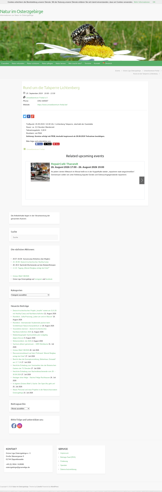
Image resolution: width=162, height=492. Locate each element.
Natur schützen (33, 63)
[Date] (24, 93)
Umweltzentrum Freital (35, 149)
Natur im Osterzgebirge (21, 11)
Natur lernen (61, 63)
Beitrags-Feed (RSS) (68, 457)
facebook (49, 279)
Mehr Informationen (142, 2)
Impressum (64, 453)
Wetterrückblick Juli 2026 (22, 341)
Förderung (64, 461)
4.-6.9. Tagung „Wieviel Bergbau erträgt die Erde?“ (31, 268)
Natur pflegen (47, 63)
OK (154, 2)
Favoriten (5, 63)
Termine (88, 63)
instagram (38, 279)
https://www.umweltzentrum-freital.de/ (52, 105)
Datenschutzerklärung (68, 469)
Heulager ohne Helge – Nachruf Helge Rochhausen (31, 377)
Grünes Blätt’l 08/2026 (21, 276)
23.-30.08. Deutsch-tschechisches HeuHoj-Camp (30, 262)
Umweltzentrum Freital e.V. (37, 98)
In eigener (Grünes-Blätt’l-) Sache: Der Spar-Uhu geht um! (34, 384)
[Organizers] (24, 97)
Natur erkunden (18, 63)
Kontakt (97, 63)
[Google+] (32, 116)
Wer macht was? (75, 63)
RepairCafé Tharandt (64, 164)
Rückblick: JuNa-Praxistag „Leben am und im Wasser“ (33, 317)
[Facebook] (28, 116)
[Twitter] (24, 116)
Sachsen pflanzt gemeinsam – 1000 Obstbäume (30, 344)
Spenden (63, 465)
